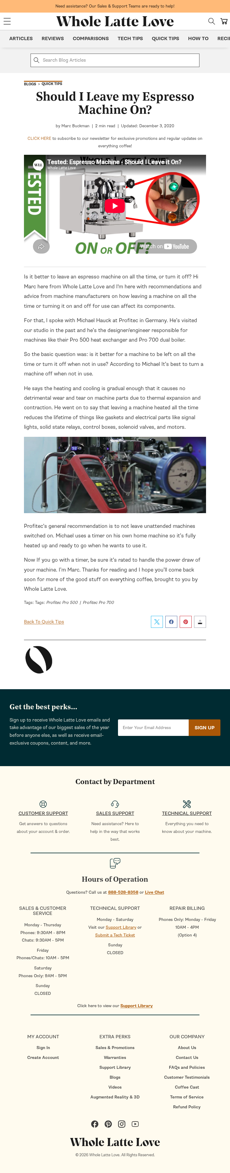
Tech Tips (130, 39)
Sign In (43, 1047)
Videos (115, 1087)
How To (198, 39)
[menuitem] (43, 1048)
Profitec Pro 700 (98, 602)
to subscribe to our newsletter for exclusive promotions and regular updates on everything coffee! (115, 142)
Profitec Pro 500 (62, 602)
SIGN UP (204, 728)
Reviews (53, 39)
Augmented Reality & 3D (115, 1097)
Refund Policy (187, 1107)
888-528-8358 (123, 892)
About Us (187, 1047)
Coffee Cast (187, 1087)
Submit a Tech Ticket (115, 935)
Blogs (115, 1077)
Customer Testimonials (187, 1077)
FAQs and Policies (187, 1067)
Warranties (115, 1057)
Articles (21, 39)
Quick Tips (165, 39)
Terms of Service (187, 1097)
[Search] (211, 21)
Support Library (121, 927)
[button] (7, 21)
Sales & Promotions (115, 1047)
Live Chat (154, 892)
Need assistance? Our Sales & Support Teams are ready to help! (115, 6)
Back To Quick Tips (44, 622)
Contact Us (187, 1057)
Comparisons (91, 39)
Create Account (43, 1057)
